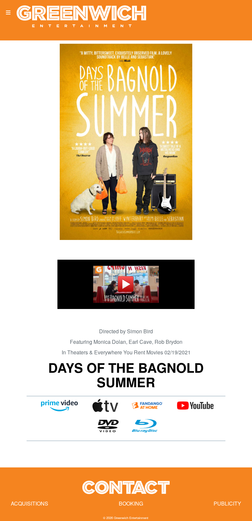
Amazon (59, 405)
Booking (131, 503)
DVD (108, 426)
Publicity (227, 503)
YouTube (195, 405)
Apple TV (105, 405)
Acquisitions (29, 503)
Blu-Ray (145, 426)
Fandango (147, 405)
